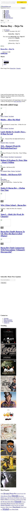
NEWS (7, 12)
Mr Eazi (5, 501)
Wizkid (6, 509)
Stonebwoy (3, 507)
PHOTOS (7, 16)
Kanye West (4, 499)
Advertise (6, 318)
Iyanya (21, 497)
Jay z (24, 498)
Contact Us (6, 322)
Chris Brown (4, 496)
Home (1, 22)
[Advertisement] (14, 81)
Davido (15, 495)
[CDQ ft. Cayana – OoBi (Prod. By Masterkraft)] (8, 423)
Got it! (22, 2)
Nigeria (6, 116)
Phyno (9, 503)
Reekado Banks (15, 503)
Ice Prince (16, 498)
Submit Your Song (8, 321)
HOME (7, 10)
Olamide (17, 501)
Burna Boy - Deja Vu (7, 49)
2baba (2, 493)
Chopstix (18, 68)
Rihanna (3, 505)
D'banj (9, 496)
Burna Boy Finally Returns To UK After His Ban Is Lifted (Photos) (13, 234)
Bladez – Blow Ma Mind (10, 120)
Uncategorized (17, 157)
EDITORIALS (9, 17)
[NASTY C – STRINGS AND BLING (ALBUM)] (8, 391)
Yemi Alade (15, 509)
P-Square (23, 501)
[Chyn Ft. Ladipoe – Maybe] (8, 471)
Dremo (5, 497)
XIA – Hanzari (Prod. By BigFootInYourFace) (11, 147)
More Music (4, 179)
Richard (7, 30)
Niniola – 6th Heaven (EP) (11, 174)
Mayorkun (21, 499)
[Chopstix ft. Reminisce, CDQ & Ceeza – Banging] (8, 343)
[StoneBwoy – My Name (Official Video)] (8, 487)
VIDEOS (7, 15)
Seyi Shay (12, 505)
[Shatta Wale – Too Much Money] (8, 455)
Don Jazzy (21, 496)
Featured (3, 142)
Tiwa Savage (17, 507)
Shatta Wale (16, 505)
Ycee (10, 509)
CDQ (25, 493)
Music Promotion (8, 320)
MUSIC (7, 13)
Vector (22, 507)
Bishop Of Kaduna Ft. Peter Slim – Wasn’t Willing (14, 161)
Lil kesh (17, 499)
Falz (8, 498)
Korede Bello (12, 499)
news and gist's (17, 101)
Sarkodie (7, 505)
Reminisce (21, 503)
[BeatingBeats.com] (6, 6)
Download (4, 53)
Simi (19, 505)
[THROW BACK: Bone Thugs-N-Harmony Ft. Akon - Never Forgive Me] (8, 375)
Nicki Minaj (10, 501)
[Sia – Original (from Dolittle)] (8, 407)
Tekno (7, 507)
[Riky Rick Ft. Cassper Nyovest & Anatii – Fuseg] (8, 359)
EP (1, 171)
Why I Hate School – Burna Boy (13, 205)
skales (22, 505)
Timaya (10, 507)
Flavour (12, 497)
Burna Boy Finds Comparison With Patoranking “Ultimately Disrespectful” (13, 250)
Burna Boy (13, 68)
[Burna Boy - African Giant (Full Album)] (8, 439)
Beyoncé (7, 493)
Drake (2, 498)
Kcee (9, 499)
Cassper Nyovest (20, 493)
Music (4, 22)
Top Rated (11, 116)
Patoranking (4, 503)
